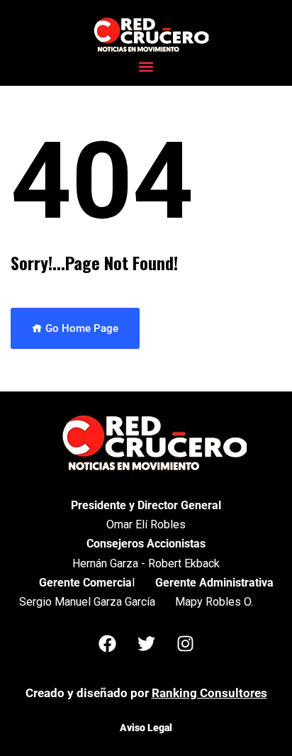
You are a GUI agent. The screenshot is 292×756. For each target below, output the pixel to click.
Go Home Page (80, 328)
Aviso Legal (146, 727)
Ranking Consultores (209, 693)
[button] (146, 67)
